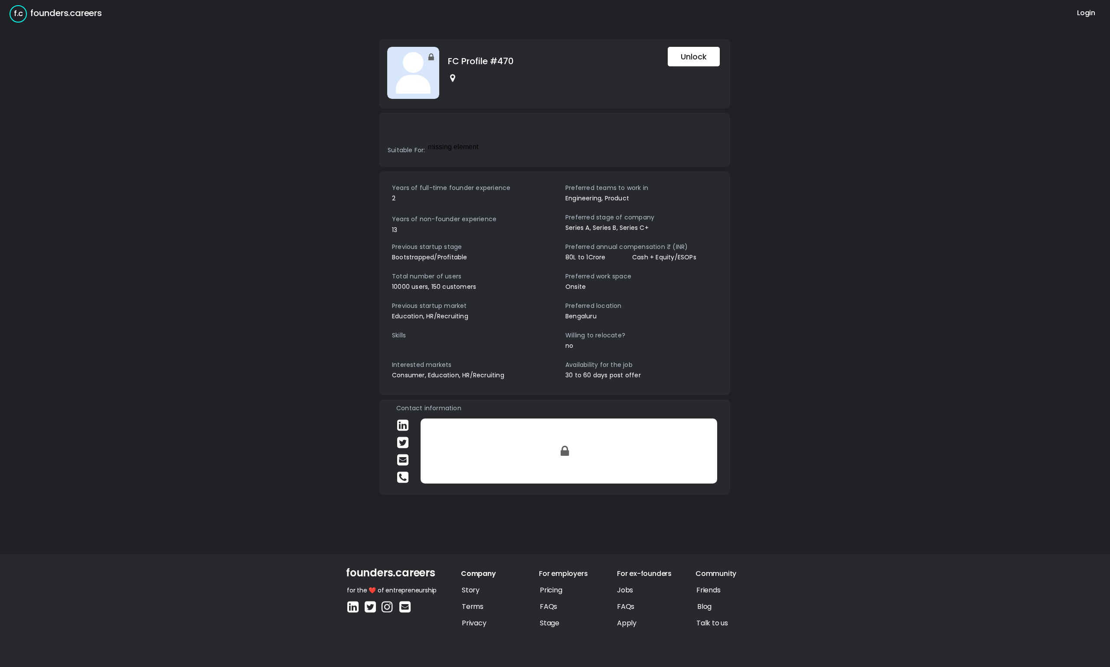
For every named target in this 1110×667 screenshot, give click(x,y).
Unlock (694, 56)
